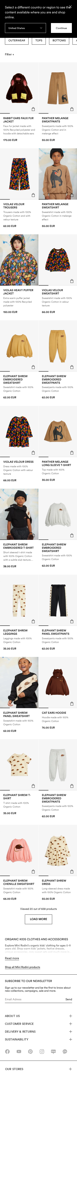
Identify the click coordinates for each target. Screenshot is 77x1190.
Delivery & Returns (20, 1031)
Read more (12, 958)
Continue (61, 28)
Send (69, 999)
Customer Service (19, 1023)
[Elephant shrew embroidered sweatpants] (58, 387)
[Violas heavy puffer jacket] (19, 301)
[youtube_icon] (18, 1051)
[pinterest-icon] (30, 1051)
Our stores (14, 1069)
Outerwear (16, 40)
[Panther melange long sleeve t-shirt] (58, 471)
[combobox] (25, 28)
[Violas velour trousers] (19, 215)
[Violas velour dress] (19, 471)
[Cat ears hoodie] (58, 721)
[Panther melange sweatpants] (58, 129)
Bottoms (59, 40)
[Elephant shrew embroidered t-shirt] (19, 555)
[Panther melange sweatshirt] (58, 215)
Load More (38, 919)
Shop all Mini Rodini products (22, 967)
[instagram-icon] (41, 1051)
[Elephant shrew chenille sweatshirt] (19, 890)
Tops (38, 40)
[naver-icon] (53, 1051)
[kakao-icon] (64, 1051)
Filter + (9, 54)
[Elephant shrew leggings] (19, 639)
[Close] (70, 6)
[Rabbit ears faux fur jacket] (19, 129)
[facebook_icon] (7, 1051)
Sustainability (16, 1039)
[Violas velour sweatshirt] (58, 301)
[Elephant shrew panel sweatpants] (58, 639)
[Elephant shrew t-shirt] (19, 804)
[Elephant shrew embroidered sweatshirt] (19, 387)
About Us (12, 1016)
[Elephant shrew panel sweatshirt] (19, 722)
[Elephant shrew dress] (58, 890)
